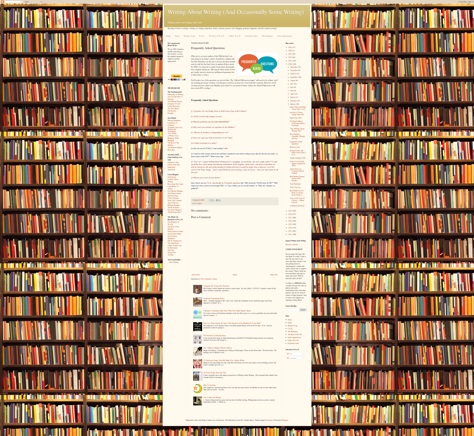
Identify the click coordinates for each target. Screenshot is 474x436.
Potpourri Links (173, 162)
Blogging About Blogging (173, 139)
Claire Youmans (173, 198)
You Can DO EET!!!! (175, 97)
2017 (290, 217)
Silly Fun (171, 250)
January (293, 104)
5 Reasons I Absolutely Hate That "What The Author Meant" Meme (227, 311)
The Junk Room (173, 243)
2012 (290, 234)
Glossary (171, 99)
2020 (290, 64)
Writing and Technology (172, 130)
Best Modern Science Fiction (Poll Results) (297, 178)
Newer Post (196, 274)
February (293, 100)
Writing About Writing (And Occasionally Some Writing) (236, 12)
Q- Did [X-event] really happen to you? (206, 116)
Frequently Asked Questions (296, 142)
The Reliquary (267, 36)
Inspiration (171, 167)
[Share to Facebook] (217, 200)
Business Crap (189, 36)
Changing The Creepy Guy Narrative (216, 286)
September (294, 77)
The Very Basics (173, 108)
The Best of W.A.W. (217, 36)
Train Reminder (295, 184)
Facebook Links (251, 36)
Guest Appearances (284, 36)
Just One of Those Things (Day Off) (297, 113)
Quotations (171, 169)
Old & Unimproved (174, 241)
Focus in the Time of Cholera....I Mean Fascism (297, 200)
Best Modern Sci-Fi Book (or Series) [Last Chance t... (297, 192)
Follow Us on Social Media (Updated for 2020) (297, 163)
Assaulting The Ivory (175, 127)
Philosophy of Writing (175, 94)
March (292, 97)
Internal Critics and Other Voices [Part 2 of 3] (298, 152)
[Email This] (210, 200)
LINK (226, 148)
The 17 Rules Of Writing (212, 397)
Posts (291, 354)
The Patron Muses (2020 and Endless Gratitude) (297, 123)
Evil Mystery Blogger (175, 191)
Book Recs (171, 150)
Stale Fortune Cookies (175, 231)
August (293, 80)
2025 (290, 47)
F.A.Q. (202, 36)
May (292, 90)
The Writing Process (175, 101)
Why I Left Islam (209, 385)
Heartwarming (173, 195)
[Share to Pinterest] (219, 200)
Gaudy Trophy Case (174, 245)
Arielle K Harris (173, 207)
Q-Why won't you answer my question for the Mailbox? (213, 127)
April (292, 94)
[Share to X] (215, 200)
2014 (290, 227)
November (294, 70)
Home (168, 36)
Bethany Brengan (174, 205)
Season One (172, 252)
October (293, 73)
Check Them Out (174, 164)
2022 (290, 57)
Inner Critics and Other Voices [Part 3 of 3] (298, 108)
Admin (199, 203)
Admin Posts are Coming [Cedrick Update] (297, 171)
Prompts (170, 113)
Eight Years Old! (296, 118)
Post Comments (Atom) (209, 279)
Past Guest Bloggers (175, 210)
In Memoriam (172, 248)
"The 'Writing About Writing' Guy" (297, 129)
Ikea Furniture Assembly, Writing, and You (297, 136)
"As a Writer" (172, 133)
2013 (290, 231)
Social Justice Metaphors (172, 237)
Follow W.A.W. (235, 36)
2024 (290, 50)
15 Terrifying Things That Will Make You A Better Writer (223, 360)
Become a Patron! (292, 244)
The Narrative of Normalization (214, 335)
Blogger (285, 420)
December (294, 67)
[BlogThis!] (212, 200)
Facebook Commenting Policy (214, 298)
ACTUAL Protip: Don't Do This (214, 372)
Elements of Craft (174, 104)
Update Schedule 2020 (298, 158)
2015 (290, 224)
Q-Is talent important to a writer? (204, 143)
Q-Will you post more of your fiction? (205, 178)
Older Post (274, 274)
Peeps (177, 36)
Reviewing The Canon (175, 184)
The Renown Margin (175, 147)
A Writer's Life (173, 136)
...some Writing (173, 262)
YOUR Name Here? (174, 212)
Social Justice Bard (174, 234)
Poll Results (172, 111)
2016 (290, 221)
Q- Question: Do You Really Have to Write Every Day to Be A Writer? (219, 111)
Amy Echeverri (173, 203)
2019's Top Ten (295, 187)
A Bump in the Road (297, 205)
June (292, 87)
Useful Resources (174, 106)
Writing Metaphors (174, 120)
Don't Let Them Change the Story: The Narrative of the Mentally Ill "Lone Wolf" (232, 323)
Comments (292, 358)
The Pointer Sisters (174, 193)
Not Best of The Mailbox (173, 227)
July (292, 84)
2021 (290, 60)
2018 (290, 214)
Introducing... (172, 177)
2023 (290, 54)
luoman (270, 420)
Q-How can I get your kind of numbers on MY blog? (211, 138)
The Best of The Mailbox (173, 144)
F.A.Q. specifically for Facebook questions (223, 183)
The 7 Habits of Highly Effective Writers (217, 348)
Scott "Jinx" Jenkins (175, 200)
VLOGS (170, 255)
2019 (290, 211)
